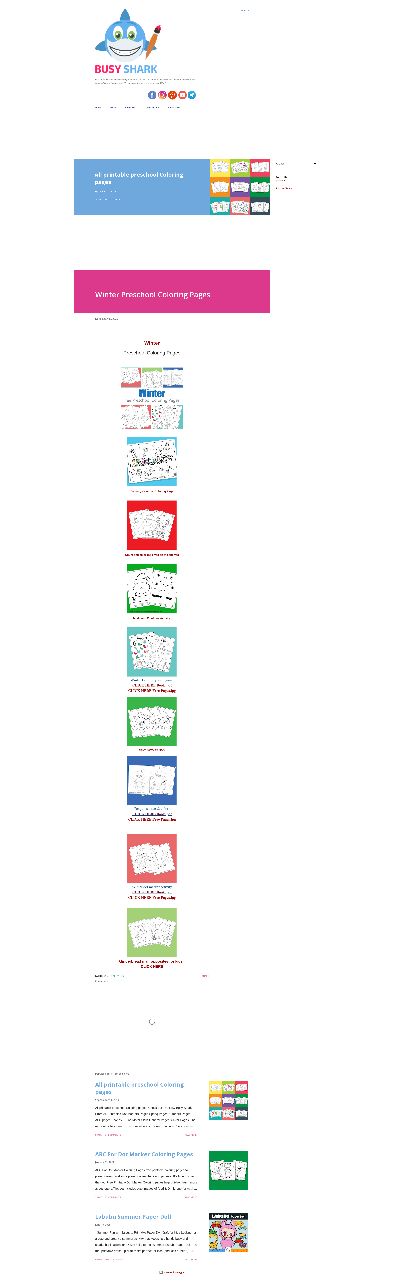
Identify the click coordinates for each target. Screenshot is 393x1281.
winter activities (114, 975)
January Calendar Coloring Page (152, 491)
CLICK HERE (152, 966)
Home (98, 107)
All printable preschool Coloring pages (139, 178)
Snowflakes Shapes (152, 749)
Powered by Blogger (174, 1272)
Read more (191, 1134)
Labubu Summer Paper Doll (133, 1216)
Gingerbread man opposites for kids (152, 961)
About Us (130, 107)
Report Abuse (284, 188)
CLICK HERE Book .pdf (152, 685)
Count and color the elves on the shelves (152, 554)
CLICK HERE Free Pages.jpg (152, 690)
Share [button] (98, 199)
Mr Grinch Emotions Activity (152, 618)
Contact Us (174, 107)
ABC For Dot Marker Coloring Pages (144, 1154)
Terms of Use (151, 107)
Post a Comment (115, 1259)
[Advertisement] (172, 132)
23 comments (113, 1197)
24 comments (112, 199)
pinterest (280, 180)
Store (113, 107)
